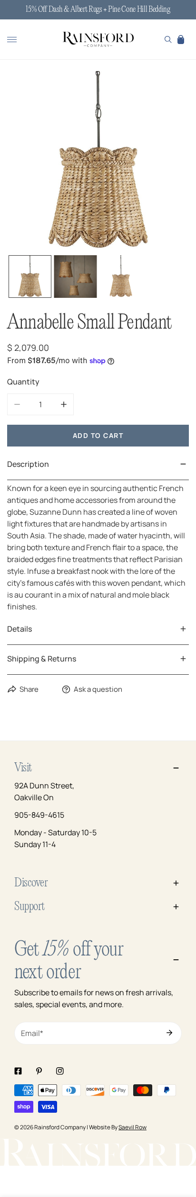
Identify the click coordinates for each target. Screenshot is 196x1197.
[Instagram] (59, 1071)
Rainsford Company (60, 1127)
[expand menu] (12, 39)
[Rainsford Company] (98, 39)
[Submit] (169, 1033)
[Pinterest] (39, 1071)
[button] (180, 39)
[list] (98, 161)
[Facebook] (18, 1071)
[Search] (168, 39)
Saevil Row (132, 1127)
